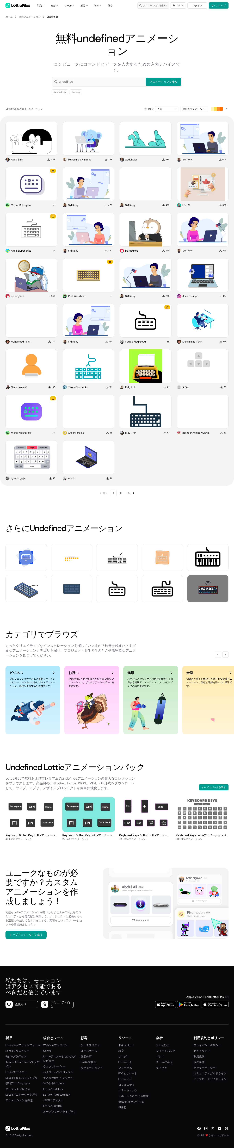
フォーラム (125, 1068)
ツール (68, 5)
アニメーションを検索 (155, 5)
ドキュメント (126, 1045)
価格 (110, 5)
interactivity (60, 92)
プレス (160, 1056)
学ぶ (96, 5)
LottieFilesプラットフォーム (22, 1045)
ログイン (197, 5)
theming (76, 92)
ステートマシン (128, 1090)
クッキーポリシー (204, 1068)
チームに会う (164, 1062)
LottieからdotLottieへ (57, 1094)
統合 (53, 5)
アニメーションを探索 (19, 1100)
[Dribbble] (226, 1128)
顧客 (83, 5)
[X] (213, 1128)
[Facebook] (199, 1128)
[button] (117, 82)
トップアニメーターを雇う (26, 934)
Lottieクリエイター (17, 1051)
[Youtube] (220, 1128)
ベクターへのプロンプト (58, 1072)
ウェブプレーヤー (54, 1066)
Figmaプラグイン (15, 1056)
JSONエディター (53, 1100)
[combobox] (167, 109)
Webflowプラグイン (55, 1045)
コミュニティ (126, 1085)
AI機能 (122, 1107)
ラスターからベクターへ (58, 1077)
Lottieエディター (16, 1072)
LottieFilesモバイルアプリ (21, 1077)
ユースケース (89, 1051)
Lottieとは (124, 1062)
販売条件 (199, 1062)
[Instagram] (206, 1128)
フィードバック (165, 1051)
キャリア (161, 1068)
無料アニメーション (17, 1083)
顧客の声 (86, 1056)
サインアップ (218, 5)
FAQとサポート (127, 1073)
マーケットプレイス (17, 1089)
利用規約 (199, 1056)
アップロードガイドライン (210, 1079)
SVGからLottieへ (53, 1083)
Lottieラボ (124, 1079)
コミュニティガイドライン (210, 1073)
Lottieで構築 (88, 1062)
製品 (39, 5)
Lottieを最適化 (52, 1106)
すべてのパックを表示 (214, 787)
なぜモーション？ (92, 1068)
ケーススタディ (90, 1045)
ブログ (122, 1056)
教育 (121, 1051)
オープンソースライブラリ (59, 1111)
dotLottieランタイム (131, 1101)
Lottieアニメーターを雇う (21, 1094)
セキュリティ (202, 1051)
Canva (47, 1051)
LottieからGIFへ (53, 1089)
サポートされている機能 (133, 1096)
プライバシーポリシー (207, 1045)
